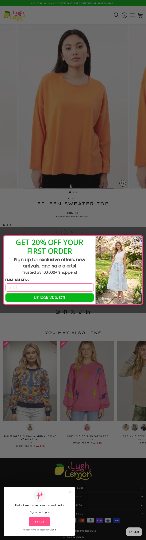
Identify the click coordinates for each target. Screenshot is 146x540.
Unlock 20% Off (50, 297)
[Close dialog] (137, 240)
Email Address (17, 280)
